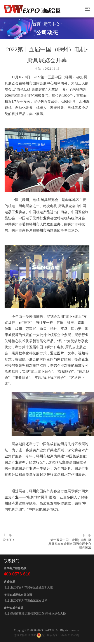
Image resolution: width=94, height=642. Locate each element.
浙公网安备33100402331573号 (60, 635)
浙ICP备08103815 (25, 635)
